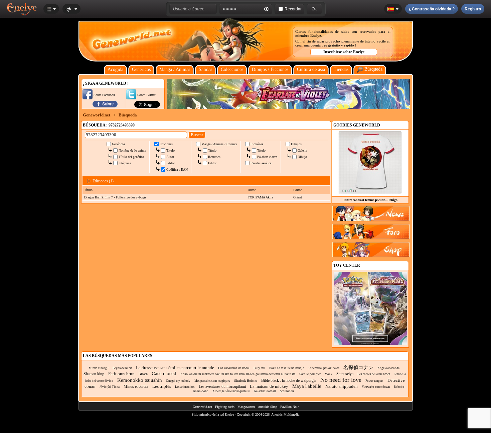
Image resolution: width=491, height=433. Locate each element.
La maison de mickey (269, 386)
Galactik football (265, 391)
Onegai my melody (178, 380)
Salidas (205, 69)
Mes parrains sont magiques (212, 380)
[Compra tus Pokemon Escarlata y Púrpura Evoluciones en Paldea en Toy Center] (370, 344)
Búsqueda (372, 69)
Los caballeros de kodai (234, 368)
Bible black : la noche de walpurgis (288, 380)
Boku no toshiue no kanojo (286, 368)
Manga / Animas (174, 69)
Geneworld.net (96, 114)
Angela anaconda (388, 368)
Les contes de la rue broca (373, 374)
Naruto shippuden (341, 386)
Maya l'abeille (306, 386)
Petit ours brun (121, 373)
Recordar (293, 9)
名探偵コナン (358, 367)
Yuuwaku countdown (376, 386)
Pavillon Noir (289, 407)
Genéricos (141, 69)
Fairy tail (259, 368)
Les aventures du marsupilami (222, 386)
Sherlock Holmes (245, 380)
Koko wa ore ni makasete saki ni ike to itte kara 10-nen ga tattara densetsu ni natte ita (237, 374)
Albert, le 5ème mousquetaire (231, 391)
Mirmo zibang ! (99, 368)
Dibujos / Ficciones (270, 69)
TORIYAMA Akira (260, 197)
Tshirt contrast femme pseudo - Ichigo (370, 200)
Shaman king (94, 373)
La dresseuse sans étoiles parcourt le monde (175, 367)
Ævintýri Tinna (110, 386)
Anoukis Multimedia (285, 414)
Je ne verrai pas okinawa (323, 368)
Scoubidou (287, 391)
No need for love (340, 379)
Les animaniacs (185, 386)
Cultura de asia (311, 69)
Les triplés (161, 386)
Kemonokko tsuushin (139, 380)
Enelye (315, 35)
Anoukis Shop (267, 407)
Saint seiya (344, 373)
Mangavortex (246, 407)
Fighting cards (224, 407)
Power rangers (374, 380)
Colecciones (232, 69)
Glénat (297, 197)
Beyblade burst (122, 368)
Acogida (115, 69)
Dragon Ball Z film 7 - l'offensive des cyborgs (115, 197)
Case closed (164, 373)
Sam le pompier (310, 374)
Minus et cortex (136, 386)
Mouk (328, 374)
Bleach (143, 374)
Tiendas (341, 69)
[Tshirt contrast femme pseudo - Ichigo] (370, 192)
